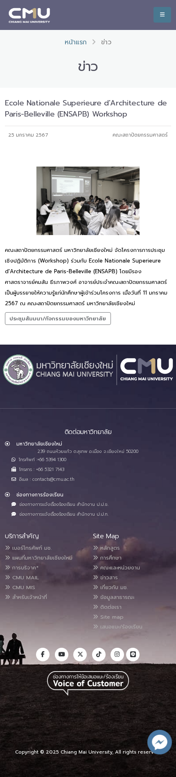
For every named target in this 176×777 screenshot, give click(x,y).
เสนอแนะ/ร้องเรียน (120, 627)
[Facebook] (43, 654)
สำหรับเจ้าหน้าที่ (28, 597)
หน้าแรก (76, 42)
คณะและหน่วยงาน (119, 567)
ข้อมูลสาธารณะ (116, 597)
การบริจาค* (24, 567)
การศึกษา (110, 558)
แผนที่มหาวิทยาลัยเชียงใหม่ (41, 558)
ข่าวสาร (108, 577)
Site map (111, 617)
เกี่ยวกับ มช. (113, 587)
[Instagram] (117, 654)
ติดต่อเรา (110, 607)
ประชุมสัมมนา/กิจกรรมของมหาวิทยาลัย (57, 318)
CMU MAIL (24, 577)
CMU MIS (22, 587)
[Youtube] (61, 654)
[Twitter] (80, 654)
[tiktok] (99, 654)
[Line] (133, 654)
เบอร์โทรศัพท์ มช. (31, 548)
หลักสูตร (109, 548)
